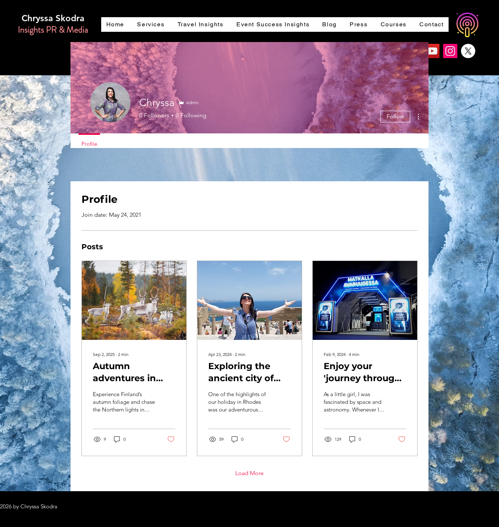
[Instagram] (450, 51)
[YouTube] (432, 51)
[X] (468, 51)
